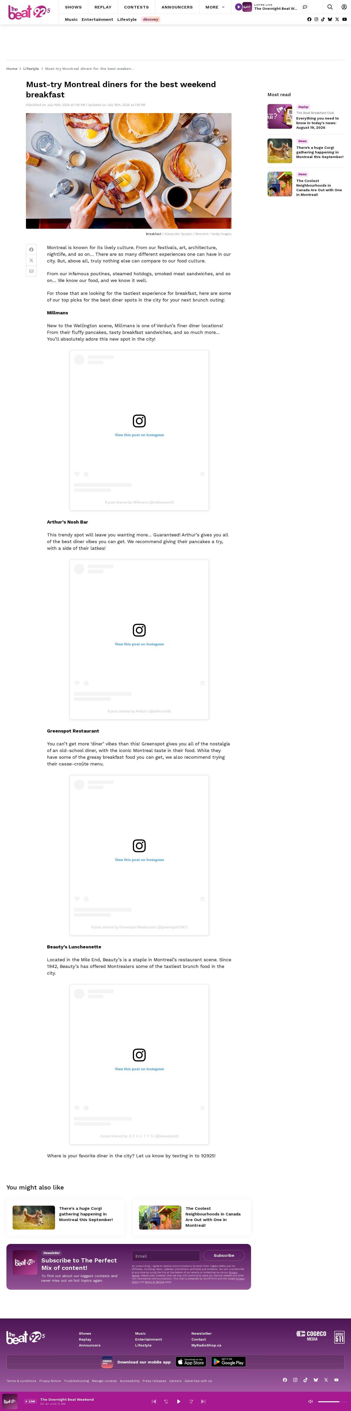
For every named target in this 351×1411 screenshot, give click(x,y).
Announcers (90, 1345)
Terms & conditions (21, 1381)
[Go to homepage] (29, 12)
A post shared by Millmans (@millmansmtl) (139, 502)
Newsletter (201, 1333)
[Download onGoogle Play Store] (228, 1362)
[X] (337, 19)
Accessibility (130, 1381)
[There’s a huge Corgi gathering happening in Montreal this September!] (34, 1218)
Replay (85, 1339)
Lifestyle (143, 1345)
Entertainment (148, 1339)
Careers (175, 1381)
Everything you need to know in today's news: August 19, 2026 (317, 123)
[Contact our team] (305, 7)
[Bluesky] (330, 19)
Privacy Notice (50, 1381)
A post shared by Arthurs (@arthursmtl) (139, 711)
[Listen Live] (239, 7)
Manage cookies (104, 1381)
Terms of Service (154, 1281)
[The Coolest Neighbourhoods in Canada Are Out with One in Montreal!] (160, 1218)
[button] (154, 1401)
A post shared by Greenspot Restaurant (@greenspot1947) (139, 927)
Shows (85, 1333)
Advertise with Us (198, 1381)
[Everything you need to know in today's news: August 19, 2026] (279, 116)
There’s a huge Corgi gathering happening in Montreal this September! (86, 1214)
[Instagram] (316, 19)
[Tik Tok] (323, 19)
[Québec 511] (339, 1342)
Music (140, 1333)
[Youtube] (344, 19)
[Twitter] (31, 260)
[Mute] (310, 1401)
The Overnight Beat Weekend (281, 8)
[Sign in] (344, 7)
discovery (150, 19)
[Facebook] (309, 19)
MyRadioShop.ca (206, 1345)
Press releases (154, 1381)
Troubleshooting (76, 1381)
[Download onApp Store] (191, 1362)
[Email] (31, 271)
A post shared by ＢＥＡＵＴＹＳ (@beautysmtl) (139, 1136)
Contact (198, 1339)
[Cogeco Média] (311, 1339)
